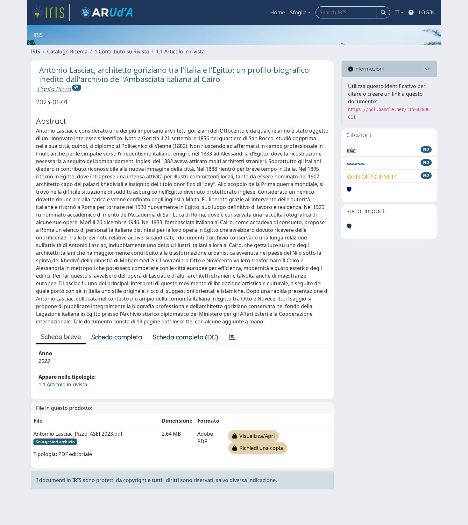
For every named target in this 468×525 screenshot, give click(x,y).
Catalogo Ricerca (67, 51)
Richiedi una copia (260, 448)
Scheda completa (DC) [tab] (185, 337)
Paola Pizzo (54, 89)
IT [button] (397, 12)
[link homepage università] (106, 12)
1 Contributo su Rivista (122, 51)
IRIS (35, 51)
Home (277, 12)
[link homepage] (50, 12)
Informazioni (368, 69)
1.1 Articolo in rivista (180, 51)
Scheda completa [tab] (116, 337)
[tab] (232, 337)
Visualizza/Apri (256, 435)
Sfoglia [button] (298, 12)
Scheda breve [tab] (61, 337)
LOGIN (427, 12)
